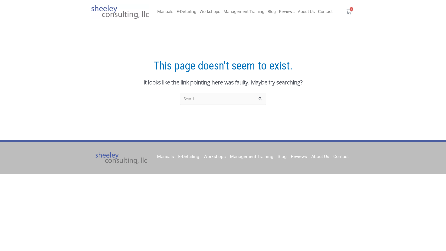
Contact (325, 11)
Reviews (287, 11)
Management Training (243, 11)
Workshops (210, 11)
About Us (306, 11)
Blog (272, 11)
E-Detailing (186, 11)
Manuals (165, 11)
